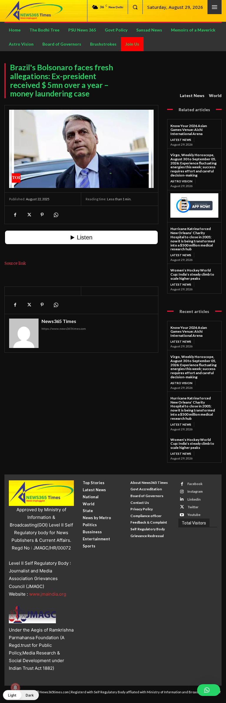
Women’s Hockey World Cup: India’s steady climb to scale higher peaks (192, 274)
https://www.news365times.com (63, 328)
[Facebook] (15, 215)
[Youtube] (182, 515)
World (215, 95)
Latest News (192, 95)
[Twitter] (28, 215)
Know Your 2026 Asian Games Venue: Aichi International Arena (188, 130)
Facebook (194, 484)
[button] (135, 7)
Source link (15, 263)
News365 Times (58, 321)
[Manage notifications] (15, 687)
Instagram (195, 491)
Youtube (193, 515)
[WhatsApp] (56, 215)
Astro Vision (181, 181)
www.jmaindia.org (47, 594)
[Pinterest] (42, 215)
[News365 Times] (24, 333)
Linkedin (194, 499)
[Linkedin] (182, 499)
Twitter (193, 507)
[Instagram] (182, 491)
